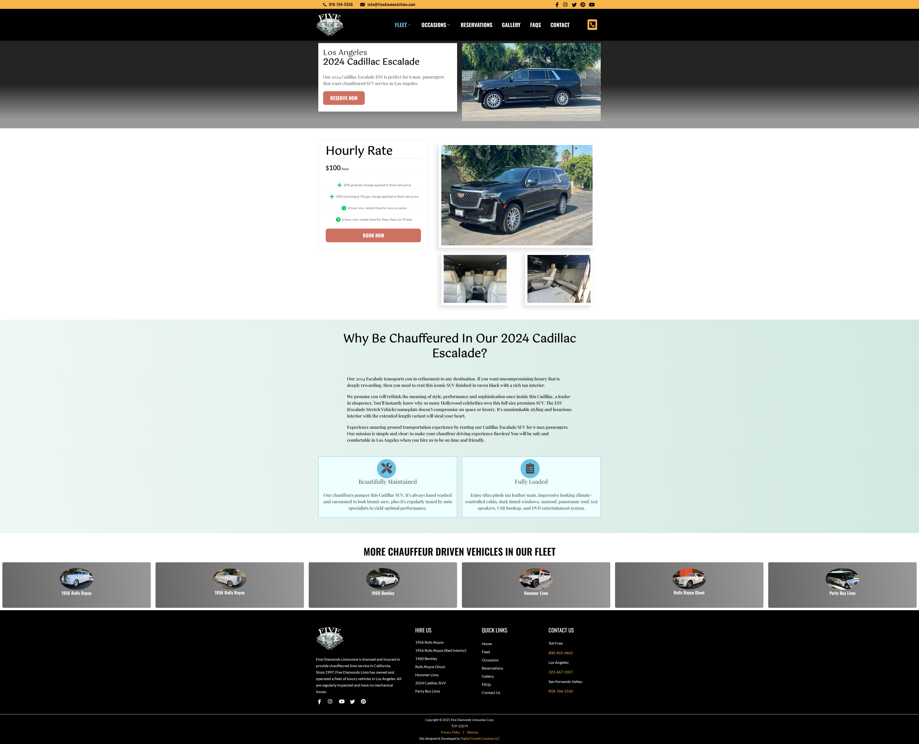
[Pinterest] (583, 4)
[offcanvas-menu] (592, 24)
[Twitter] (575, 4)
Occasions (433, 24)
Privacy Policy (451, 732)
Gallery (511, 24)
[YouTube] (592, 4)
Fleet (401, 24)
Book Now (373, 235)
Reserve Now (344, 97)
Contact (560, 24)
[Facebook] (557, 4)
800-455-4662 (561, 652)
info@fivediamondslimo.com (391, 4)
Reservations (476, 24)
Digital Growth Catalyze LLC (480, 738)
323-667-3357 (561, 672)
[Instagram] (566, 4)
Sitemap (472, 732)
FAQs (535, 24)
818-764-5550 (341, 4)
